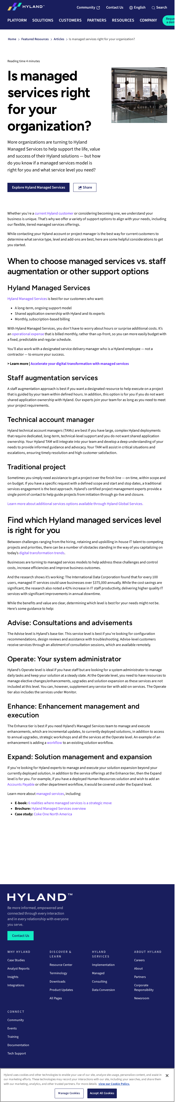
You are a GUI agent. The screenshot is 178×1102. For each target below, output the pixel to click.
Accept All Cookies (102, 1093)
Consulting (99, 981)
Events (12, 1028)
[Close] (167, 1075)
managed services (50, 793)
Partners (140, 977)
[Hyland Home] (25, 8)
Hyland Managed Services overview (59, 808)
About (138, 968)
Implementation (103, 965)
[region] (87, 1085)
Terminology (58, 973)
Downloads (57, 981)
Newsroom (141, 998)
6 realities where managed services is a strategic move (70, 803)
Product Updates (61, 990)
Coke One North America (53, 814)
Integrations (15, 985)
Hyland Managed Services (27, 298)
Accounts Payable (21, 784)
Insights (12, 977)
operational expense (28, 334)
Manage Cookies (69, 1093)
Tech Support (16, 1053)
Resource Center (61, 965)
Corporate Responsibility (144, 987)
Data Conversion (103, 990)
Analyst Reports (18, 968)
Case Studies (16, 960)
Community (15, 1020)
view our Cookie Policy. (114, 1084)
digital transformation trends (41, 553)
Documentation (18, 1045)
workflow (54, 742)
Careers (139, 960)
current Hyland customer (54, 213)
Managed (98, 973)
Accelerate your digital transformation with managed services (80, 363)
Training (13, 1037)
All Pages (56, 998)
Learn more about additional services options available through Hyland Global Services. (75, 503)
